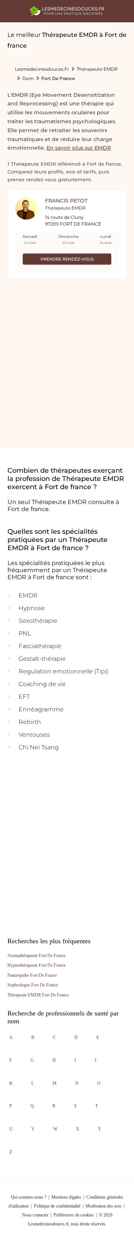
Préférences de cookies (74, 1215)
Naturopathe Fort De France (32, 975)
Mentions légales (66, 1197)
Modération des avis (103, 1206)
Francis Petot (66, 200)
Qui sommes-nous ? (28, 1197)
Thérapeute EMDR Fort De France (38, 995)
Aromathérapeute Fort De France (36, 955)
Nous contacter (35, 1215)
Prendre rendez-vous (67, 259)
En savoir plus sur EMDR (79, 147)
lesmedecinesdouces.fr (42, 69)
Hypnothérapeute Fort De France (36, 965)
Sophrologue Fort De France (32, 985)
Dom (28, 78)
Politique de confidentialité (57, 1206)
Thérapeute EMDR (97, 69)
